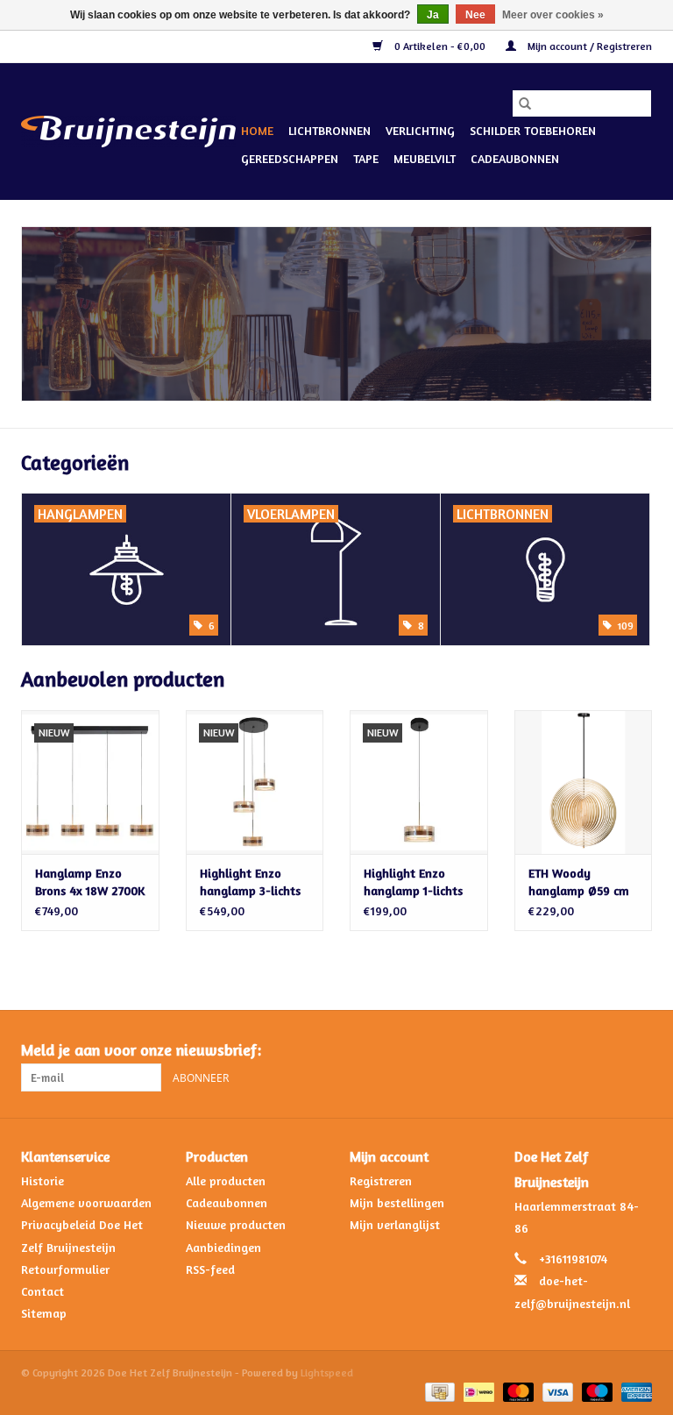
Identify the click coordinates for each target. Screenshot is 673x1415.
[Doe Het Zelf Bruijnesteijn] (128, 131)
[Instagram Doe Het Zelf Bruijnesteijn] (638, 1050)
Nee (475, 15)
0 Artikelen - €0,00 (440, 46)
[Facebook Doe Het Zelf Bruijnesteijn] (606, 1050)
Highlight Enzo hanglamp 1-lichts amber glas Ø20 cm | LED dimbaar (417, 882)
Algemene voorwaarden (86, 1202)
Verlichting (420, 130)
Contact (42, 1290)
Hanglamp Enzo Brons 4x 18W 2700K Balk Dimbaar (90, 882)
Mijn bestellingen (397, 1202)
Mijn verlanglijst (395, 1224)
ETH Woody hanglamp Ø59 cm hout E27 (578, 882)
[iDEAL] (476, 1390)
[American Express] (633, 1390)
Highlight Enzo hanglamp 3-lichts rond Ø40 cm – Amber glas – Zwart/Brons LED (250, 882)
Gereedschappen (289, 158)
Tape (366, 158)
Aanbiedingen (223, 1247)
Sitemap (44, 1312)
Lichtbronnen (329, 130)
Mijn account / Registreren (588, 46)
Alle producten (226, 1180)
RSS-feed (210, 1269)
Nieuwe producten (236, 1224)
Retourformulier (65, 1269)
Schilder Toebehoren (533, 130)
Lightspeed (327, 1372)
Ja (433, 15)
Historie (42, 1180)
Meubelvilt (424, 158)
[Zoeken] (525, 103)
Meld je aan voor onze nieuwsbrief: (141, 1050)
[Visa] (556, 1390)
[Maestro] (595, 1390)
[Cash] (438, 1390)
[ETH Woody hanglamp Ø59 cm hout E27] (583, 782)
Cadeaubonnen (515, 158)
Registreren (381, 1180)
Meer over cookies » (553, 15)
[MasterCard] (516, 1390)
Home (257, 130)
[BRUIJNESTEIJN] (336, 314)
